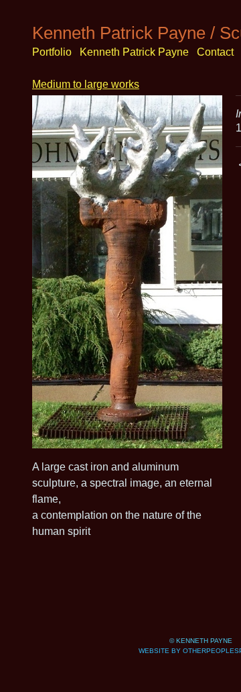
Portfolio (52, 52)
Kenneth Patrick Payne (134, 52)
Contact (215, 52)
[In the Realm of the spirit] (127, 271)
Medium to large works (85, 84)
